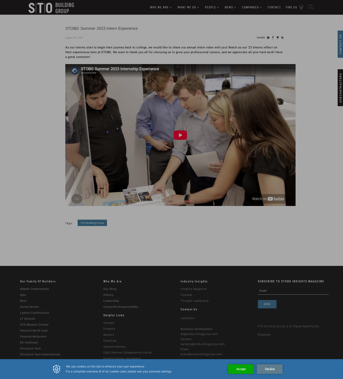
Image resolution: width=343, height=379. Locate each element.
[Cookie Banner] (171, 369)
